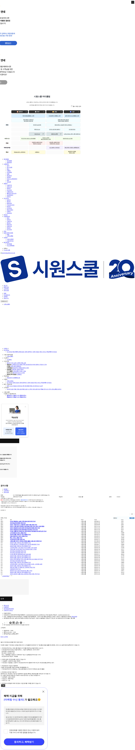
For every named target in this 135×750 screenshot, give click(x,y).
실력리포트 (21, 351)
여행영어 (37, 152)
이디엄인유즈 (72, 129)
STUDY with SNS (37, 124)
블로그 (10, 395)
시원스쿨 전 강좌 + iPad (19, 371)
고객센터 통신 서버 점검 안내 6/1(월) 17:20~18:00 (23, 547)
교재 (15, 363)
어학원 (6, 237)
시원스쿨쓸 (10, 236)
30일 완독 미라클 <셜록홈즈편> (72, 147)
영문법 (9, 177)
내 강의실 (6, 350)
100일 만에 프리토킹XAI (26, 364)
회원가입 (6, 287)
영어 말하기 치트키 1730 (40, 364)
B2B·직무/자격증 (8, 233)
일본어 (9, 200)
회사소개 (6, 605)
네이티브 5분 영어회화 (23, 386)
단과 (12, 363)
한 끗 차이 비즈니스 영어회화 (28, 138)
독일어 (9, 188)
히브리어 (9, 213)
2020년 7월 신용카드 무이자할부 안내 (20, 542)
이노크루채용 (10, 245)
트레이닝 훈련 (54, 134)
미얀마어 (9, 208)
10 (8, 576)
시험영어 (6, 164)
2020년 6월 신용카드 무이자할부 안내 (20, 546)
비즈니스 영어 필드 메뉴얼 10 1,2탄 (46, 138)
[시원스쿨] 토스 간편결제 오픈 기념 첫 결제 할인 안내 (25, 544)
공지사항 (6, 290)
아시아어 (6, 198)
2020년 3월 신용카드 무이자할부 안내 (20, 562)
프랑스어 (9, 187)
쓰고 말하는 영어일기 (54, 147)
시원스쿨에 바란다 (56, 389)
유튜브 (23, 395)
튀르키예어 (10, 210)
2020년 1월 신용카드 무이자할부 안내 (20, 572)
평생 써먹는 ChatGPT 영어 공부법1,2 (63, 124)
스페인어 (9, 185)
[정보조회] (74, 616)
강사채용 (9, 244)
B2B (8, 234)
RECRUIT (6, 242)
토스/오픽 (9, 167)
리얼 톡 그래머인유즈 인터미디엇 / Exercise (54, 143)
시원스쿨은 (7, 304)
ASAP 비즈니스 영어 (68, 138)
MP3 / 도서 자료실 (12, 386)
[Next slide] (24, 623)
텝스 (8, 169)
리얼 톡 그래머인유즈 (18, 369)
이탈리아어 (10, 191)
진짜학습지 (7, 216)
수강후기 (9, 359)
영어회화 (6, 159)
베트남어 (9, 203)
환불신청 (43, 389)
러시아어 (9, 190)
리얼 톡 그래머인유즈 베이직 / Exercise (37, 143)
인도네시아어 (10, 205)
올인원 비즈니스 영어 (19, 372)
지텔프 (9, 170)
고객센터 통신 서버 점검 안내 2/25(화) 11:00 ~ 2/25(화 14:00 (26, 564)
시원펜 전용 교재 (21, 363)
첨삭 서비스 (43, 351)
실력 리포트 (15, 382)
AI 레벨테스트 (16, 377)
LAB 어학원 (10, 239)
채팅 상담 (25, 389)
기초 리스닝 (37, 134)
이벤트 (6, 348)
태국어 (9, 206)
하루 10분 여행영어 (15, 366)
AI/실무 (9, 182)
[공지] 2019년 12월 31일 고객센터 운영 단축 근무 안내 (25, 574)
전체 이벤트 (10, 381)
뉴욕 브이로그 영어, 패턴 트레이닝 (72, 134)
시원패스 (19, 374)
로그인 (6, 285)
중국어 (9, 201)
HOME (6, 489)
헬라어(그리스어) (11, 193)
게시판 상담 (10, 389)
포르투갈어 (10, 195)
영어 (8, 218)
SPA (8, 180)
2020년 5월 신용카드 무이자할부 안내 (20, 556)
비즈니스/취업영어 (12, 179)
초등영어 (9, 162)
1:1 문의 (30, 389)
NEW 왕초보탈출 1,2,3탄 (28, 115)
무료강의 (9, 377)
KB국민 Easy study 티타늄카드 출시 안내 (21, 570)
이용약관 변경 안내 (15, 569)
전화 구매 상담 (18, 389)
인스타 (16, 395)
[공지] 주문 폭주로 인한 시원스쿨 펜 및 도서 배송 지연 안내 (26, 559)
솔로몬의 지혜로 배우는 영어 (72, 152)
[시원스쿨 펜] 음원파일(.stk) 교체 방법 (20, 554)
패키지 (9, 363)
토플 (8, 174)
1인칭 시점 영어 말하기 (54, 129)
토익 (8, 165)
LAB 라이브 (10, 241)
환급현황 (49, 351)
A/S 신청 (48, 389)
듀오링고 (9, 175)
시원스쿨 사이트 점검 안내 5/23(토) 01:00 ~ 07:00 (23, 549)
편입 (5, 231)
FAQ (39, 389)
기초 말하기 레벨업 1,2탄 (55, 115)
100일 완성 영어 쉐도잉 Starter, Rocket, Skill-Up (63, 120)
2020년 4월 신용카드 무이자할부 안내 (20, 557)
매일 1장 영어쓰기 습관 (36, 386)
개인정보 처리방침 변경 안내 (18, 551)
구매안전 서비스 (8, 610)
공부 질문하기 (28, 351)
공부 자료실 (36, 351)
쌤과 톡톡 (15, 351)
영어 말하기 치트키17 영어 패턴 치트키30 (28, 120)
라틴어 (9, 196)
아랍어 (9, 211)
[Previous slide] (5, 623)
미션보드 (54, 351)
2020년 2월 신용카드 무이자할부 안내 (20, 565)
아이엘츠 (9, 172)
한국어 (6, 214)
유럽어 (6, 183)
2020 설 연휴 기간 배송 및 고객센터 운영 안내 (22, 567)
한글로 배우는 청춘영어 (19, 152)
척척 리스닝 (37, 129)
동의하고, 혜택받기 (24, 742)
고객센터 (6, 288)
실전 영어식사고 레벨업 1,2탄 (72, 115)
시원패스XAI (15, 364)
